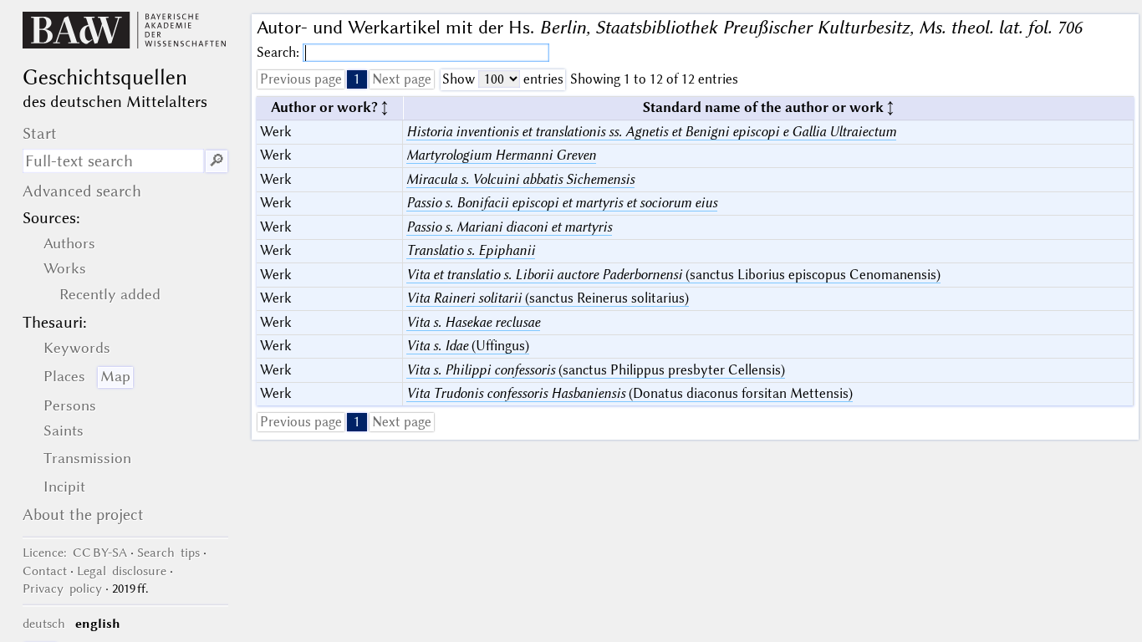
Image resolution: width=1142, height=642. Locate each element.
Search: (280, 52)
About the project (83, 514)
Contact (45, 570)
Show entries (502, 79)
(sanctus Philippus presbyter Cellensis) (595, 370)
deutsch (44, 623)
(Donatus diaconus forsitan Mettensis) (629, 393)
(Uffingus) (467, 346)
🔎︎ (216, 161)
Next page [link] (401, 79)
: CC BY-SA (75, 552)
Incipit (64, 486)
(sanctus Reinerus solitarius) (547, 298)
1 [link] (357, 79)
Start (40, 133)
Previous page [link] (301, 79)
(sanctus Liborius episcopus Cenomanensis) (673, 275)
